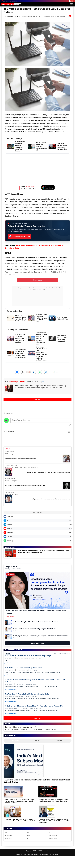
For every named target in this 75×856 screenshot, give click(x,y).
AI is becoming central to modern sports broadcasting (20, 458)
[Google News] (55, 372)
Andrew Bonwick (11, 465)
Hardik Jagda (9, 452)
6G (6, 832)
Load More (37, 400)
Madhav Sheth (10, 479)
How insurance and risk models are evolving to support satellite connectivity (48, 472)
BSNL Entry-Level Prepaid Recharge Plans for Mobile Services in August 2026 (34, 706)
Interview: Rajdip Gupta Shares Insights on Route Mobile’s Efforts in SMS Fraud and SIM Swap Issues (54, 821)
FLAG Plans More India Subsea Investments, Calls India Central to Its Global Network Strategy (37, 781)
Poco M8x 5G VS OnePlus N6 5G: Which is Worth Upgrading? (28, 656)
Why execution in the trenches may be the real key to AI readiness (51, 499)
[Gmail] (28, 372)
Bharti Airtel (8, 835)
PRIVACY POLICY (53, 854)
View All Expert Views (37, 643)
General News (53, 838)
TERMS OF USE (43, 854)
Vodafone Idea (53, 835)
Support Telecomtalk (10, 1)
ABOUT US (19, 854)
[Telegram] (46, 372)
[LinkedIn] (34, 372)
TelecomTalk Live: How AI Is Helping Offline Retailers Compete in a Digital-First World (53, 800)
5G (28, 832)
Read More (37, 280)
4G (49, 832)
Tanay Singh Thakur (13, 16)
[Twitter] (23, 372)
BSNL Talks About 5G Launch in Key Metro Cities (23, 668)
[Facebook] (17, 372)
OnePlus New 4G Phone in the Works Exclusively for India (27, 694)
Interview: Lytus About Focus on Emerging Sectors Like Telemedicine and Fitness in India (19, 820)
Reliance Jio (8, 838)
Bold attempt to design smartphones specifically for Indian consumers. (25, 485)
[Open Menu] (71, 4)
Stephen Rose (9, 492)
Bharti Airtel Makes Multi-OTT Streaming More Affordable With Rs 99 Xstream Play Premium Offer (43, 551)
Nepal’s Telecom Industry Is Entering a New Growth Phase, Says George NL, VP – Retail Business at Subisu (19, 801)
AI (27, 838)
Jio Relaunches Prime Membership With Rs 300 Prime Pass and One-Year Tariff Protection (35, 681)
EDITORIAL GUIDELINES (31, 854)
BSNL (28, 835)
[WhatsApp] (40, 372)
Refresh (8, 653)
